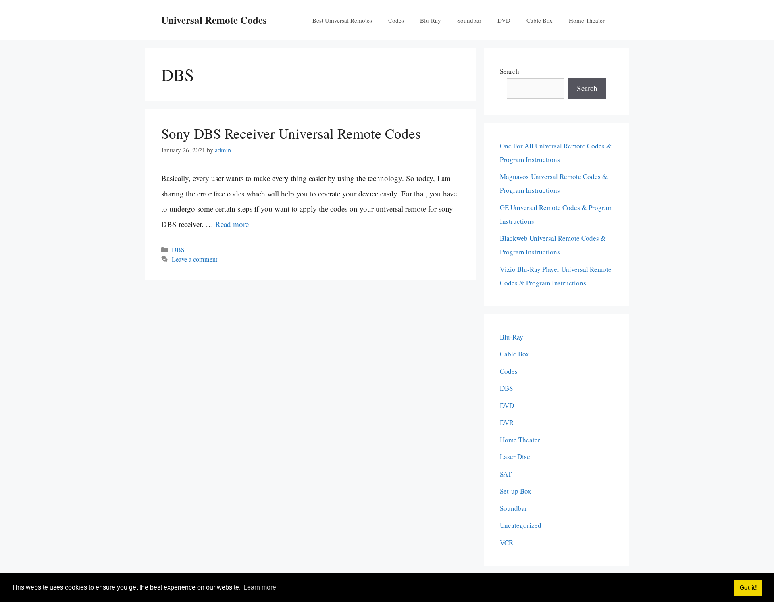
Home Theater (587, 20)
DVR (507, 422)
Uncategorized (520, 525)
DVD (503, 20)
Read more (232, 224)
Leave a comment (194, 259)
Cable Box (539, 20)
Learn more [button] (259, 587)
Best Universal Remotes (342, 20)
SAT (506, 474)
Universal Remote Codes (214, 19)
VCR (506, 542)
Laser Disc (515, 456)
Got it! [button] (748, 587)
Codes (396, 20)
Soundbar (469, 20)
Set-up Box (515, 491)
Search (509, 71)
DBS (178, 249)
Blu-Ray (430, 20)
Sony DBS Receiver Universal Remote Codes (291, 133)
